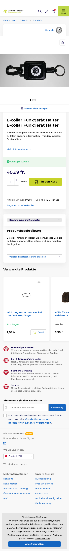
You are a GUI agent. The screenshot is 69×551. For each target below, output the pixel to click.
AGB (5, 498)
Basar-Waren (42, 488)
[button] (40, 11)
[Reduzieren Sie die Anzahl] (17, 184)
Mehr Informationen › (18, 149)
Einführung (9, 20)
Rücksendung (43, 478)
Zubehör (24, 20)
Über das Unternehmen (16, 493)
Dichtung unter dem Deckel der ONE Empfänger (24, 314)
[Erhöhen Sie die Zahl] (17, 180)
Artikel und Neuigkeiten (48, 498)
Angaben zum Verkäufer (20, 205)
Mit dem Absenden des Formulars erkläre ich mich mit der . (35, 419)
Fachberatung (43, 503)
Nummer (11, 182)
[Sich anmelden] (46, 11)
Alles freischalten (34, 544)
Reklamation (10, 483)
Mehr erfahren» (42, 538)
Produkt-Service (44, 483)
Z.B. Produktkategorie (23, 26)
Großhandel (42, 493)
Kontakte (8, 478)
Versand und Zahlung (15, 488)
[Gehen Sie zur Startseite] (13, 11)
